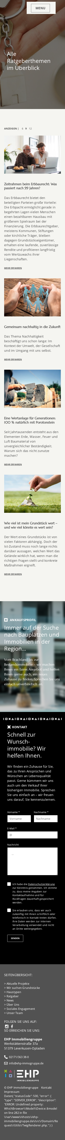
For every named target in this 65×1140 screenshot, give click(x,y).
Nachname (41, 812)
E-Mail (12, 828)
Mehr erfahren (13, 268)
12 (30, 128)
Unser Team (15, 1013)
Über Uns (13, 1005)
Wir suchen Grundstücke (23, 988)
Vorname (13, 812)
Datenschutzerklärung (41, 884)
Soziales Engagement (21, 1009)
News (10, 1000)
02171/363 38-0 (19, 1057)
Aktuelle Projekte (18, 984)
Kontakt (46, 1088)
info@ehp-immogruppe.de (26, 1063)
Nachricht (13, 844)
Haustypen (14, 992)
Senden (15, 938)
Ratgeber (13, 996)
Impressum (11, 1092)
